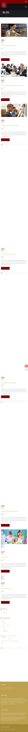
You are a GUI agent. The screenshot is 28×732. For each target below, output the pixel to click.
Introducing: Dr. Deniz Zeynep (10, 125)
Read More (5, 59)
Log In (2, 729)
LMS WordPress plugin (8, 254)
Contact (13, 729)
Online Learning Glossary (8, 45)
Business (4, 623)
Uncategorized (5, 631)
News (3, 627)
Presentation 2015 (6, 588)
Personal (4, 629)
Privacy (5, 729)
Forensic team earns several (9, 511)
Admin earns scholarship (8, 382)
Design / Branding (5, 625)
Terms (9, 729)
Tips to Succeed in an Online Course (12, 85)
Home (2, 19)
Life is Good (4, 557)
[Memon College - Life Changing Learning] (4, 6)
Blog (2, 48)
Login (26, 1)
